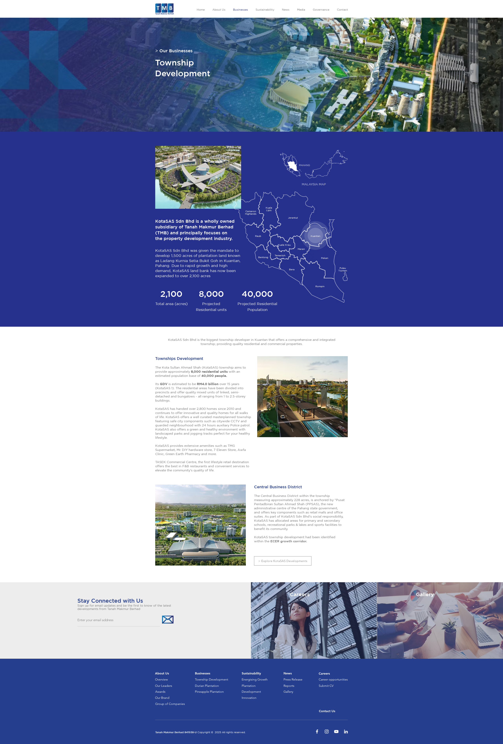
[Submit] (167, 619)
